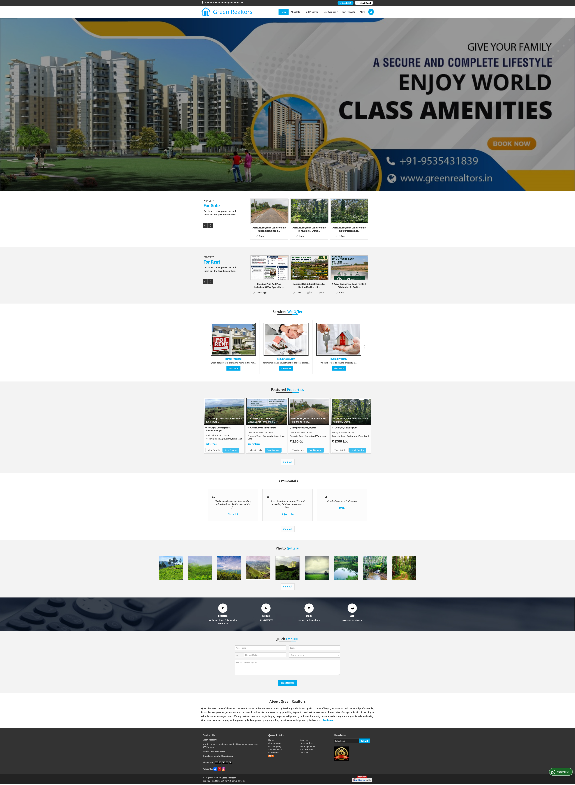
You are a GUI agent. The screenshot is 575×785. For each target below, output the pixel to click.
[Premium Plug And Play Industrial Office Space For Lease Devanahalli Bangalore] (354, 268)
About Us (295, 11)
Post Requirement (308, 746)
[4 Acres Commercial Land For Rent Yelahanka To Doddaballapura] (274, 268)
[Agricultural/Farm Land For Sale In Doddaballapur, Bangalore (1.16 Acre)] (312, 211)
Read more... (329, 720)
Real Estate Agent (233, 358)
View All (287, 461)
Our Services (330, 11)
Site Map (304, 752)
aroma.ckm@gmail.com (309, 620)
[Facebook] (215, 768)
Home (283, 11)
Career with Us (306, 743)
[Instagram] (223, 768)
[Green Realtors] (227, 11)
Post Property (348, 11)
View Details (214, 450)
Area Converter (275, 749)
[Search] (371, 12)
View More (233, 368)
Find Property (311, 11)
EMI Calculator (306, 749)
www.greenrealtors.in (352, 620)
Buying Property (285, 358)
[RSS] (271, 755)
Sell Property (338, 358)
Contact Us (273, 752)
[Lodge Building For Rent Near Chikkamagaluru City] (314, 268)
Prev (205, 225)
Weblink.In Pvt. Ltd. (236, 780)
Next (210, 225)
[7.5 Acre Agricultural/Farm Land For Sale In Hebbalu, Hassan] (352, 211)
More (362, 11)
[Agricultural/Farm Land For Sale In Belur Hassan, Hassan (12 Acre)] (272, 211)
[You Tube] (219, 768)
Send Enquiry (231, 450)
